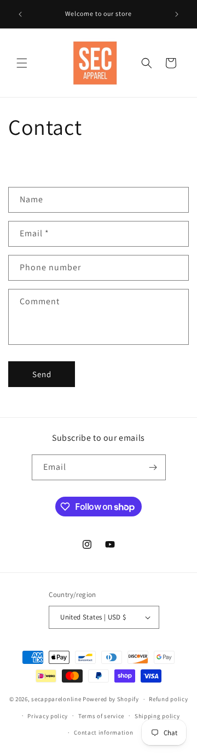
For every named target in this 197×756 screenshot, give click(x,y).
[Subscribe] (153, 467)
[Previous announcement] (20, 14)
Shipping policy (157, 716)
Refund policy (168, 699)
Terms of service (101, 716)
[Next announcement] (177, 14)
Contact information (103, 732)
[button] (22, 63)
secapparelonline (56, 699)
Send (41, 374)
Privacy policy (47, 716)
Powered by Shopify (111, 699)
